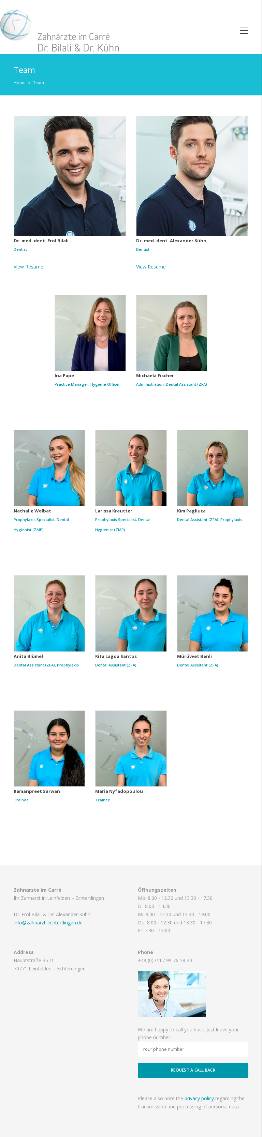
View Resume (28, 266)
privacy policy (199, 1098)
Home (20, 83)
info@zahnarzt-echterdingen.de (48, 922)
